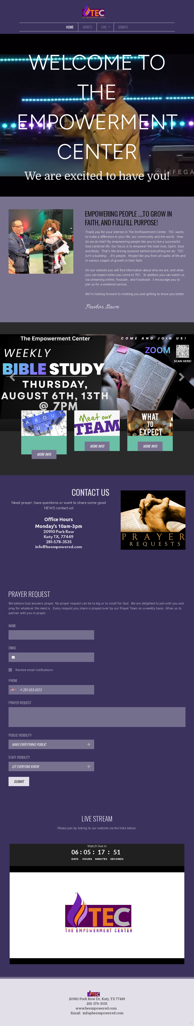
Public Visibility (20, 735)
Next (181, 377)
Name (12, 625)
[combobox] (13, 689)
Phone (13, 680)
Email (12, 647)
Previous (12, 377)
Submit (19, 781)
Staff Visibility (19, 757)
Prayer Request (20, 702)
